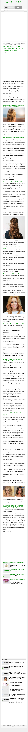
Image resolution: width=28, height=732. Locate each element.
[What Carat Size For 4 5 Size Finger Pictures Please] (6, 567)
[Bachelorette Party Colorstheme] (5, 685)
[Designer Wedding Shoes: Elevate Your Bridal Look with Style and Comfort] (6, 570)
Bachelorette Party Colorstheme (15, 682)
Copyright (13, 725)
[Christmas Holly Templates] (5, 673)
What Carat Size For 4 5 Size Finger (17, 564)
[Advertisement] (14, 26)
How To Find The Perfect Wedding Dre (16, 698)
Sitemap (17, 725)
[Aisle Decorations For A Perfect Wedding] (5, 694)
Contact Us (9, 725)
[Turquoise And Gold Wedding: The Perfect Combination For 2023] (5, 667)
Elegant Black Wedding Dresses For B (17, 687)
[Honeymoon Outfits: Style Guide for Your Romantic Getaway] (6, 575)
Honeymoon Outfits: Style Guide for (17, 574)
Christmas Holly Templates (14, 672)
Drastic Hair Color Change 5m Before (16, 677)
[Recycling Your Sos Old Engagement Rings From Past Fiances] (6, 583)
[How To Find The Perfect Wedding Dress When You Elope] (5, 699)
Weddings (8, 43)
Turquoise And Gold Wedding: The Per (17, 666)
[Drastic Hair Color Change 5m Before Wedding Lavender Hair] (5, 680)
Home (4, 43)
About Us (4, 725)
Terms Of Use (22, 725)
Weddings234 (14, 2)
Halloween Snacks (13, 661)
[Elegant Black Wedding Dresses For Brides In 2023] (5, 688)
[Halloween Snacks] (5, 662)
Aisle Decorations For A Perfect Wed (16, 693)
